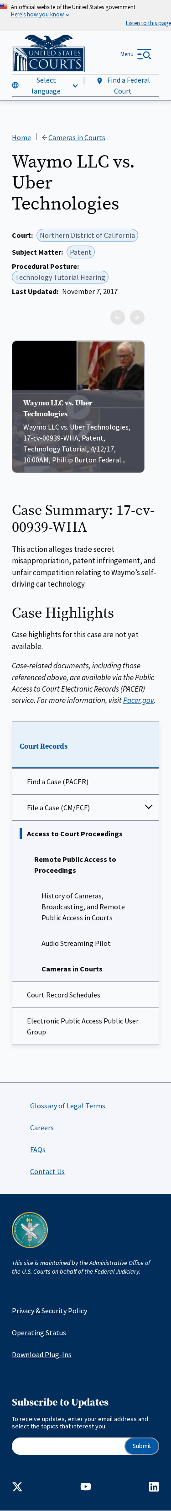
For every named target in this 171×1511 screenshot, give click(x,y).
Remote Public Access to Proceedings (75, 865)
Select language (46, 85)
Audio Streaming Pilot (76, 943)
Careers (42, 1127)
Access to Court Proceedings (75, 833)
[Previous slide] (117, 317)
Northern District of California (87, 235)
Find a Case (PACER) (57, 781)
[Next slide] (137, 317)
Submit (142, 1446)
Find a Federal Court (128, 85)
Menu (127, 54)
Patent (81, 252)
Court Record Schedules (63, 994)
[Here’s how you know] (85, 15)
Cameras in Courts (72, 968)
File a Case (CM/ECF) (58, 807)
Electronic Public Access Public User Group (83, 1026)
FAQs (38, 1149)
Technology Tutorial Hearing (60, 277)
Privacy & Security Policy (49, 1310)
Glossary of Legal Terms (67, 1105)
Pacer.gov (138, 700)
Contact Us (47, 1171)
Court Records (43, 746)
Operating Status (39, 1332)
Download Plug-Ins (42, 1354)
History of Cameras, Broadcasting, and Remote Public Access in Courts (83, 906)
